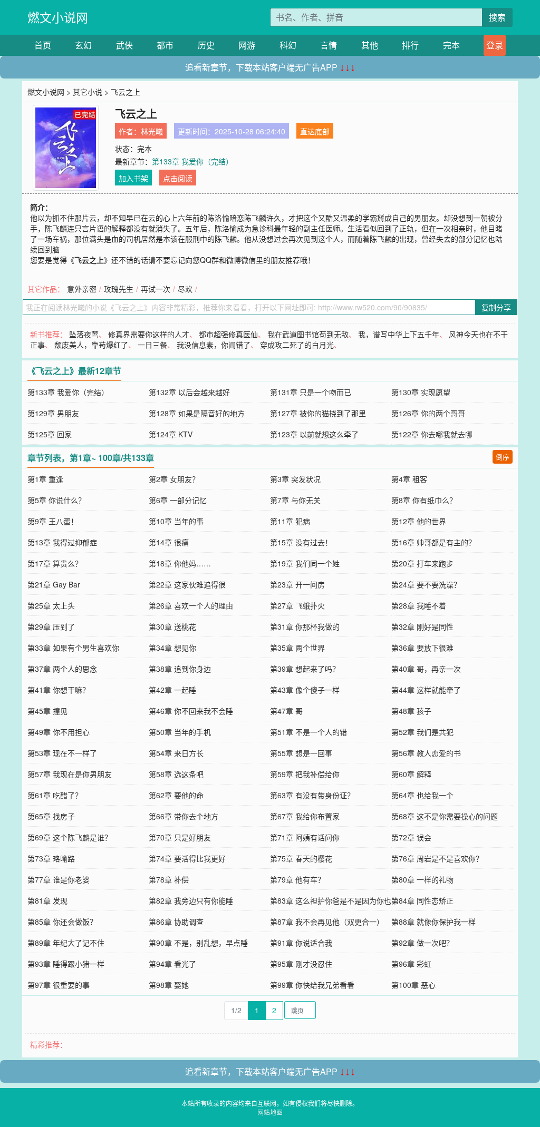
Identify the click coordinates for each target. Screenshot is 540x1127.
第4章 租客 (409, 479)
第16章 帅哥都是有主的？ (433, 542)
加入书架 (133, 178)
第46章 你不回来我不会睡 (191, 710)
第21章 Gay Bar (53, 584)
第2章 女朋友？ (174, 479)
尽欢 (185, 288)
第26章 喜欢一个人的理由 (191, 605)
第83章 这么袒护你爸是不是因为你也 (330, 900)
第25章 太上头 (51, 605)
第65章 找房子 (51, 816)
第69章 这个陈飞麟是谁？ (69, 837)
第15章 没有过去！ (301, 542)
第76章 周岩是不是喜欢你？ (437, 858)
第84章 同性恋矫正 (422, 900)
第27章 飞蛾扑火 (297, 605)
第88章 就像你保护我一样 (433, 921)
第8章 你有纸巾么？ (424, 500)
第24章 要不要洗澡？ (426, 584)
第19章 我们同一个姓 (305, 563)
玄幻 (83, 45)
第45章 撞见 (47, 710)
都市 (165, 45)
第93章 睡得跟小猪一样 (65, 963)
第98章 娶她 (169, 984)
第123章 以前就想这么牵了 (314, 434)
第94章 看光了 (172, 963)
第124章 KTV (170, 434)
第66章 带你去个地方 (183, 816)
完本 (451, 45)
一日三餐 (152, 344)
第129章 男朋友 (53, 413)
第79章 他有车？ (297, 879)
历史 (206, 45)
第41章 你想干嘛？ (58, 689)
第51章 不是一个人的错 (308, 732)
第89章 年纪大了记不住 (65, 942)
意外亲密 (82, 288)
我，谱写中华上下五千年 (398, 334)
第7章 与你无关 (295, 500)
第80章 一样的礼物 (422, 879)
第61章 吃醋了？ (54, 795)
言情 (328, 45)
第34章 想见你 (172, 647)
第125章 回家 (49, 434)
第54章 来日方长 (176, 753)
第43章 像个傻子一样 (305, 689)
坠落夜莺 (84, 334)
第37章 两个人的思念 (62, 668)
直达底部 (315, 131)
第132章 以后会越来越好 (189, 392)
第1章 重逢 (45, 479)
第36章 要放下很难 (422, 647)
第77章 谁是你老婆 (58, 879)
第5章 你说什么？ (56, 500)
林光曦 (152, 131)
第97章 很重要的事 (58, 984)
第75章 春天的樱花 (301, 858)
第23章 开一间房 (297, 584)
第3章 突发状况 (295, 479)
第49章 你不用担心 (58, 732)
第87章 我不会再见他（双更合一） (327, 921)
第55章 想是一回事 (301, 753)
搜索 (497, 17)
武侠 (124, 45)
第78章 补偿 (169, 879)
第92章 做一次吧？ (422, 942)
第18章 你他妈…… (180, 563)
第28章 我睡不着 (418, 605)
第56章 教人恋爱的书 (426, 753)
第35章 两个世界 (297, 647)
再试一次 (155, 288)
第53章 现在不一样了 (62, 753)
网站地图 (270, 1112)
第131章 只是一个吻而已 (310, 392)
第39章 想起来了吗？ (305, 668)
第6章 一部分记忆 (178, 500)
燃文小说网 (57, 17)
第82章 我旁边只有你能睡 (191, 900)
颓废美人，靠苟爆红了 (91, 344)
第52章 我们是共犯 (422, 732)
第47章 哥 (286, 710)
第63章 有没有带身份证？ (312, 795)
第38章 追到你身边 (180, 668)
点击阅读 (177, 178)
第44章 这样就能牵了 (426, 689)
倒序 (502, 457)
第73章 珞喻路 (51, 858)
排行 (410, 45)
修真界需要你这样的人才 (148, 334)
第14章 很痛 (169, 542)
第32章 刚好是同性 (422, 626)
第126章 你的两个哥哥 (428, 413)
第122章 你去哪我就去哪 (431, 434)
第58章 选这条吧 (176, 774)
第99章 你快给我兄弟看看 (312, 984)
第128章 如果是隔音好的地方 (197, 413)
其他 (369, 45)
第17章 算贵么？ (54, 563)
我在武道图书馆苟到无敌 (308, 334)
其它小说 (87, 91)
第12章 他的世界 (418, 521)
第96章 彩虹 (411, 963)
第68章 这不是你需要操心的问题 (444, 816)
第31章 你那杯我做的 (305, 626)
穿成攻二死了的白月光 (297, 344)
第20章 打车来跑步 (422, 563)
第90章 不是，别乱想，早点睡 (198, 942)
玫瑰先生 (118, 288)
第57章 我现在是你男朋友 (69, 774)
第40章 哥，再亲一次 (426, 668)
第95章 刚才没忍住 (301, 963)
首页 (42, 45)
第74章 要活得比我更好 (187, 858)
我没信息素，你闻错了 (213, 344)
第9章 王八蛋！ (52, 521)
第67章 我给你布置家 (305, 816)
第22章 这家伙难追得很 (187, 584)
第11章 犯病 (290, 521)
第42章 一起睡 (172, 689)
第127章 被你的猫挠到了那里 (318, 413)
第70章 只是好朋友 (180, 837)
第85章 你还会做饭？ (62, 921)
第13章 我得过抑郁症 (62, 542)
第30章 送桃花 (172, 626)
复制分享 (496, 307)
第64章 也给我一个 (422, 795)
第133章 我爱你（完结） (192, 161)
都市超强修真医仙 (228, 334)
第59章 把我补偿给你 (305, 774)
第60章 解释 (411, 774)
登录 (494, 45)
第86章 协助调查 (176, 921)
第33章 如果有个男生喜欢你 (73, 647)
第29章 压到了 (51, 626)
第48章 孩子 (411, 710)
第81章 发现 (47, 900)
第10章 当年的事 (176, 521)
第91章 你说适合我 (301, 942)
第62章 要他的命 (176, 795)
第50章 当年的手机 (180, 732)
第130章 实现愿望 (420, 392)
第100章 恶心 (413, 984)
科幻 (287, 45)
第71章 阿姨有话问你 (305, 837)
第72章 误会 (411, 837)
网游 (246, 45)
